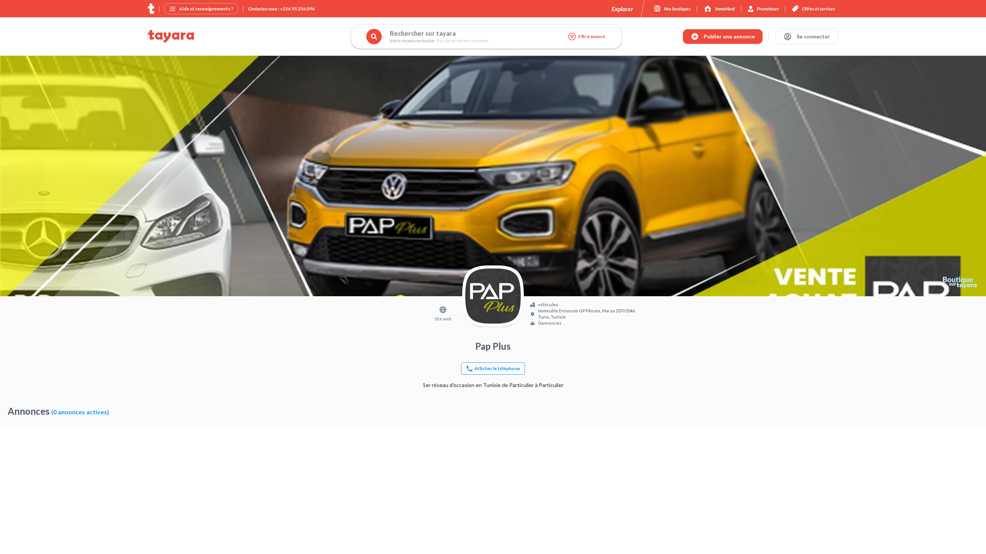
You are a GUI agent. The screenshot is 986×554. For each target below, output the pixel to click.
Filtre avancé (591, 36)
